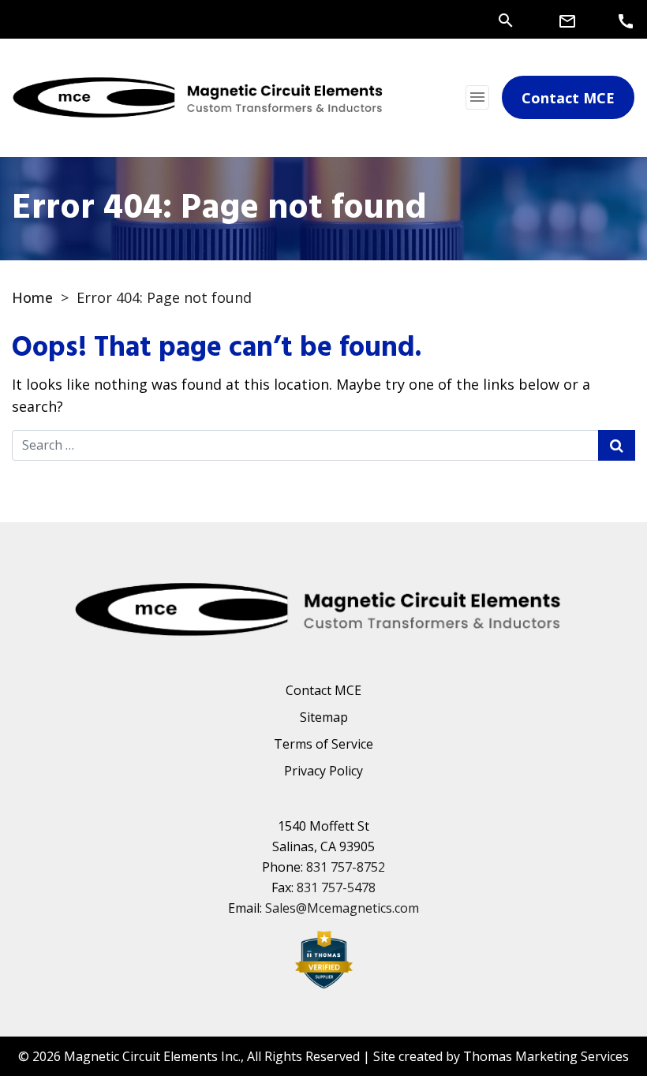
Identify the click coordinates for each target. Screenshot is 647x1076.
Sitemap (324, 717)
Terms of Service (323, 744)
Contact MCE (323, 690)
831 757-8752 (345, 867)
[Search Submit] (616, 445)
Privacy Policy (323, 770)
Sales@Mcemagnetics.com (342, 908)
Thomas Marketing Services (546, 1056)
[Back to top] (593, 1022)
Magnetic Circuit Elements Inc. (152, 1056)
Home (32, 297)
